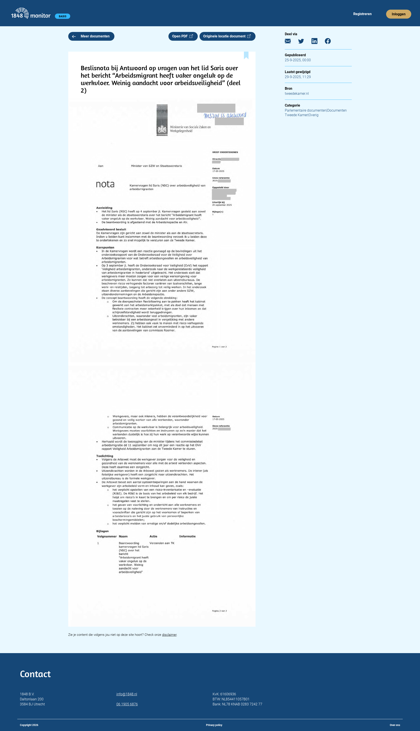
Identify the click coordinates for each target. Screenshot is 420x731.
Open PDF (180, 36)
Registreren (362, 14)
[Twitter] (304, 42)
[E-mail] (291, 42)
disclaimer (169, 635)
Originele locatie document (225, 36)
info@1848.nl (126, 694)
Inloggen (399, 14)
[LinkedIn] (318, 42)
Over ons (395, 725)
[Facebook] (331, 42)
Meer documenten (95, 36)
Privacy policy (214, 725)
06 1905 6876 (127, 704)
